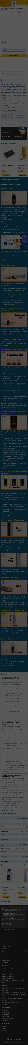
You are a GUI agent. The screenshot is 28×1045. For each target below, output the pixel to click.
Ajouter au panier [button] (6, 175)
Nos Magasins (5, 1010)
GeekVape (3, 884)
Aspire (2, 41)
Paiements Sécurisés (9, 908)
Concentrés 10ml (5, 954)
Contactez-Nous (5, 1026)
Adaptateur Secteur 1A (7, 165)
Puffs (3, 933)
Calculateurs (4, 1030)
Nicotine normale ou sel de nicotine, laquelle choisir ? (13, 992)
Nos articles (5, 965)
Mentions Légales (5, 1016)
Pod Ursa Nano (21, 887)
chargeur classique (18, 809)
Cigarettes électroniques (8, 8)
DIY (2, 951)
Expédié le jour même (9, 913)
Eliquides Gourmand (6, 946)
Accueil (2, 8)
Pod (13, 91)
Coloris (3, 48)
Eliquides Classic (5, 944)
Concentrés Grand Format (7, 956)
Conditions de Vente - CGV (8, 1014)
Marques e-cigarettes (6, 940)
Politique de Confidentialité (8, 1018)
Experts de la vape (9, 918)
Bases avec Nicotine (6, 958)
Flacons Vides (5, 962)
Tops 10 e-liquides (6, 942)
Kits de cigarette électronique (18, 8)
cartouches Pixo (16, 368)
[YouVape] (14, 5)
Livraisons (4, 1028)
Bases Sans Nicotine (6, 960)
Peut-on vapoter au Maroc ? (8, 978)
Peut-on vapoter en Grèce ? (8, 976)
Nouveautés (4, 948)
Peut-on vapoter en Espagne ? (8, 974)
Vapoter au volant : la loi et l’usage (9, 972)
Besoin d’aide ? (8, 923)
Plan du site (4, 1020)
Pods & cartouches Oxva (7, 936)
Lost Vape (20, 884)
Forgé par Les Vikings (20, 1042)
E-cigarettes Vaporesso (7, 938)
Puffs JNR (4, 935)
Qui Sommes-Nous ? (6, 1012)
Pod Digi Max (5, 887)
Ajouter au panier (13, 55)
